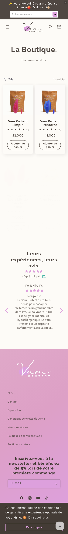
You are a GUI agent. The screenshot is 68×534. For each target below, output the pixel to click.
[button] (7, 27)
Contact (12, 401)
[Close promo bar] (65, 2)
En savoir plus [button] (38, 517)
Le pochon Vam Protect (50, 197)
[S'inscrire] (56, 483)
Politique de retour (19, 444)
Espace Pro (14, 410)
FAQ (10, 393)
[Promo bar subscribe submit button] (55, 14)
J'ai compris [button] (34, 527)
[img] (34, 271)
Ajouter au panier (18, 145)
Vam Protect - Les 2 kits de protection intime (18, 201)
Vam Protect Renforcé (50, 123)
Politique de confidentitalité (25, 435)
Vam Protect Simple (18, 123)
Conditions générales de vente (26, 418)
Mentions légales (18, 427)
